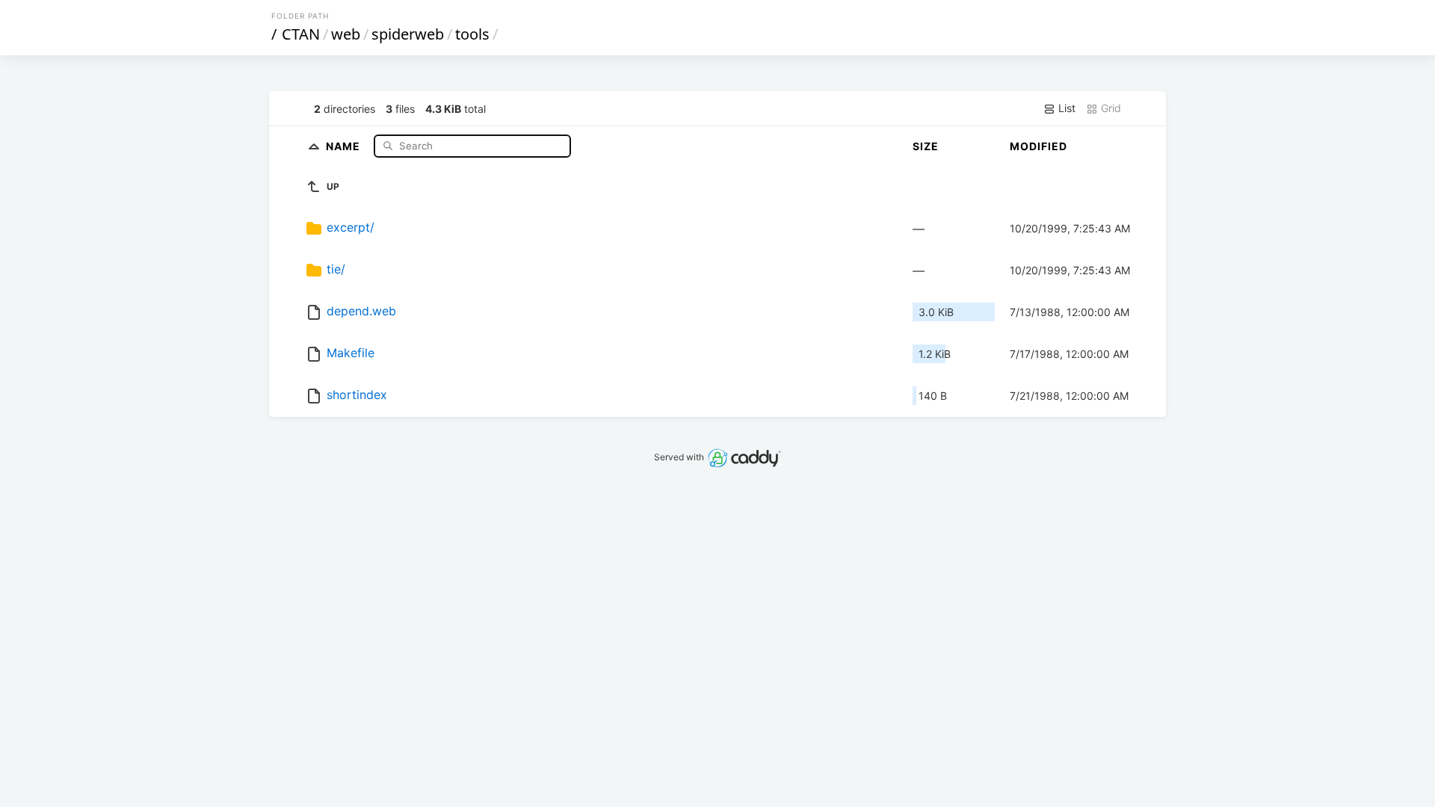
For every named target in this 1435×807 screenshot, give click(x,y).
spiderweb (407, 34)
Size (926, 146)
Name (344, 145)
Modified (1038, 146)
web (345, 34)
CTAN (301, 34)
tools (472, 34)
